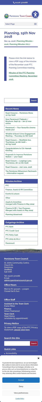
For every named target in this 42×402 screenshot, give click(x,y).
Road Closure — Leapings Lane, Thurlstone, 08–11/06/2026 (18, 162)
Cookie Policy (20, 398)
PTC (7, 185)
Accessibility (11, 353)
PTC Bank (9, 227)
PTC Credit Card (12, 231)
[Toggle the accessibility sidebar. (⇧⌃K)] (35, 14)
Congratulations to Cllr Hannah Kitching (18, 149)
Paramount (10, 243)
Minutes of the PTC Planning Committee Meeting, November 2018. (23, 76)
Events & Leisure (12, 194)
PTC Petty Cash (11, 235)
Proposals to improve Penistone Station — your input (18, 156)
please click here (22, 330)
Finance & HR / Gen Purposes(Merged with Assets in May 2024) (19, 209)
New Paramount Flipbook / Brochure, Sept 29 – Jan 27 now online (18, 121)
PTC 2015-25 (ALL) (12, 239)
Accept (21, 380)
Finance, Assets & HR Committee (19, 190)
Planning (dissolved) (13, 214)
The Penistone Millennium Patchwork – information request (21, 172)
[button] (38, 358)
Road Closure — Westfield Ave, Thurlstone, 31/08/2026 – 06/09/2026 (18, 142)
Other (7, 198)
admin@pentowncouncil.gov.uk (18, 280)
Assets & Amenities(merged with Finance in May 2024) (19, 203)
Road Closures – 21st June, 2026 (18, 167)
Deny (21, 386)
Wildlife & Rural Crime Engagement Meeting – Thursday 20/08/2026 (20, 135)
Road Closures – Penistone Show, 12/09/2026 (19, 114)
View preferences (21, 393)
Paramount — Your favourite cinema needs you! (20, 129)
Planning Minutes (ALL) (19, 44)
